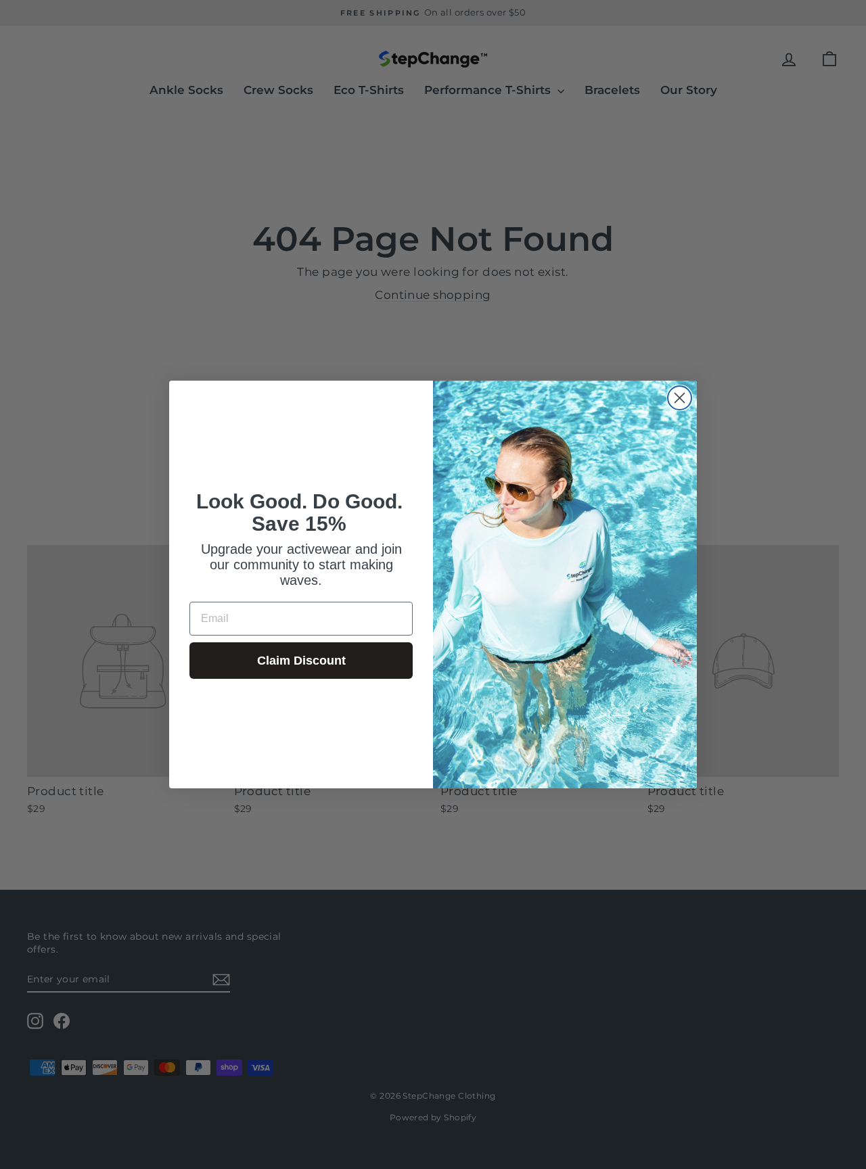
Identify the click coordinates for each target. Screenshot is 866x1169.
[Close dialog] (679, 398)
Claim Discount (301, 660)
